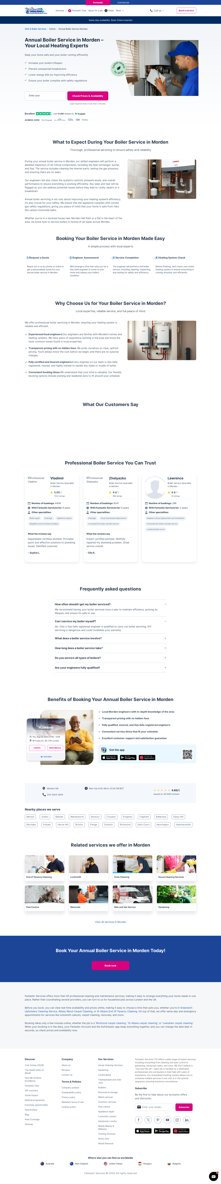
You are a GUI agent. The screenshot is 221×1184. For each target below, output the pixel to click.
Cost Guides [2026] (34, 1065)
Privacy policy (68, 1097)
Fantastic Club (79, 10)
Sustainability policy (71, 1092)
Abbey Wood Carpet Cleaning (75, 1011)
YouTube (167, 1119)
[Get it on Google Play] (128, 757)
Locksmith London (107, 1116)
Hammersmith (183, 824)
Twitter (148, 1119)
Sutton (44, 816)
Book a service (186, 10)
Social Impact (31, 1095)
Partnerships (31, 1109)
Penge (93, 824)
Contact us (67, 1074)
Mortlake (31, 824)
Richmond (125, 824)
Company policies (70, 1087)
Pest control (104, 1106)
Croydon (111, 816)
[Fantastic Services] (36, 10)
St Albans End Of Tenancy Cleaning (117, 1011)
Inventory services (107, 1102)
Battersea (161, 816)
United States (115, 1163)
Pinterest (157, 1119)
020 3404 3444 (55, 794)
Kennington (163, 824)
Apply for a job (95, 10)
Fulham (47, 824)
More (118, 10)
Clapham (144, 816)
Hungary (147, 1163)
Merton (30, 816)
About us (66, 1065)
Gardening (103, 1070)
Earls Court (144, 824)
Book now (110, 965)
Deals (111, 10)
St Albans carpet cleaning (142, 1023)
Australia (50, 1163)
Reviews (66, 1070)
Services (60, 10)
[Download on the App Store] (109, 757)
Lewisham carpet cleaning (177, 1023)
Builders (102, 1087)
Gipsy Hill (178, 816)
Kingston (127, 816)
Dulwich (108, 824)
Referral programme (35, 1100)
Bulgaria (177, 1163)
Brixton (79, 824)
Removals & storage (108, 1092)
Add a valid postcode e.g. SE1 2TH (42, 111)
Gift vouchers (31, 1090)
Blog (27, 1114)
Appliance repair (106, 1111)
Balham (59, 816)
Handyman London (107, 1121)
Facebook (138, 1119)
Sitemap (29, 1124)
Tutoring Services (106, 1134)
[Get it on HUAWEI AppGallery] (147, 757)
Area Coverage (32, 1119)
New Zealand (81, 1163)
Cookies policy (69, 1107)
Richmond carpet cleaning (111, 1023)
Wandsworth (77, 816)
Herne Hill (63, 824)
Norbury (95, 816)
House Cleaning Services (110, 1065)
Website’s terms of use (73, 1102)
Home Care (103, 1138)
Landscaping (104, 1074)
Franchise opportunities (36, 1105)
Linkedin (186, 1119)
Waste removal (105, 1097)
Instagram (177, 1119)
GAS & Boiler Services (35, 29)
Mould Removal (105, 1143)
